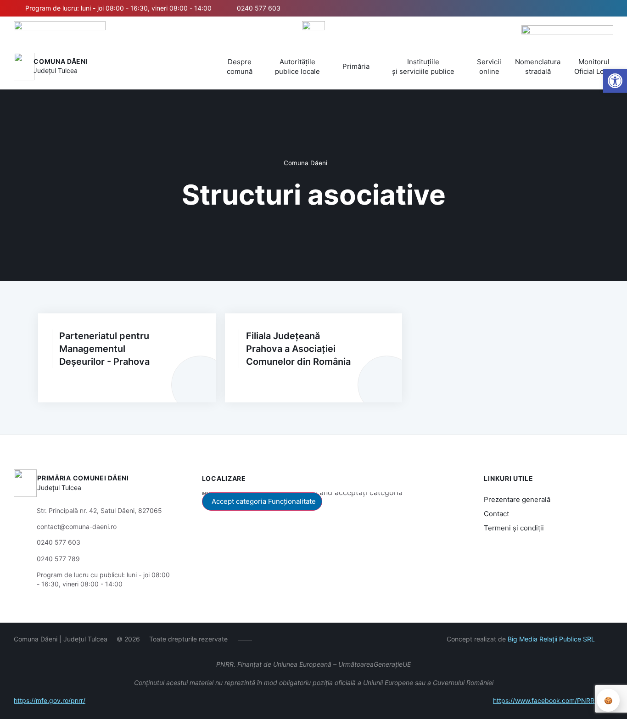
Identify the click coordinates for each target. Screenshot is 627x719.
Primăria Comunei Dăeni (83, 478)
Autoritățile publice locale (297, 66)
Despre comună (239, 66)
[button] (575, 8)
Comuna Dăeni (61, 61)
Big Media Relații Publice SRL (551, 639)
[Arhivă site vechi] (607, 8)
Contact (496, 513)
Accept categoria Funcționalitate (264, 501)
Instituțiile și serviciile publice (423, 66)
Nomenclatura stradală (537, 66)
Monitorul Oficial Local (593, 66)
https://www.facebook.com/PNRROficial (553, 700)
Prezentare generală (517, 499)
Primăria (355, 66)
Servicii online (489, 66)
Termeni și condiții (514, 528)
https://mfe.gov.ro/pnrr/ (49, 700)
